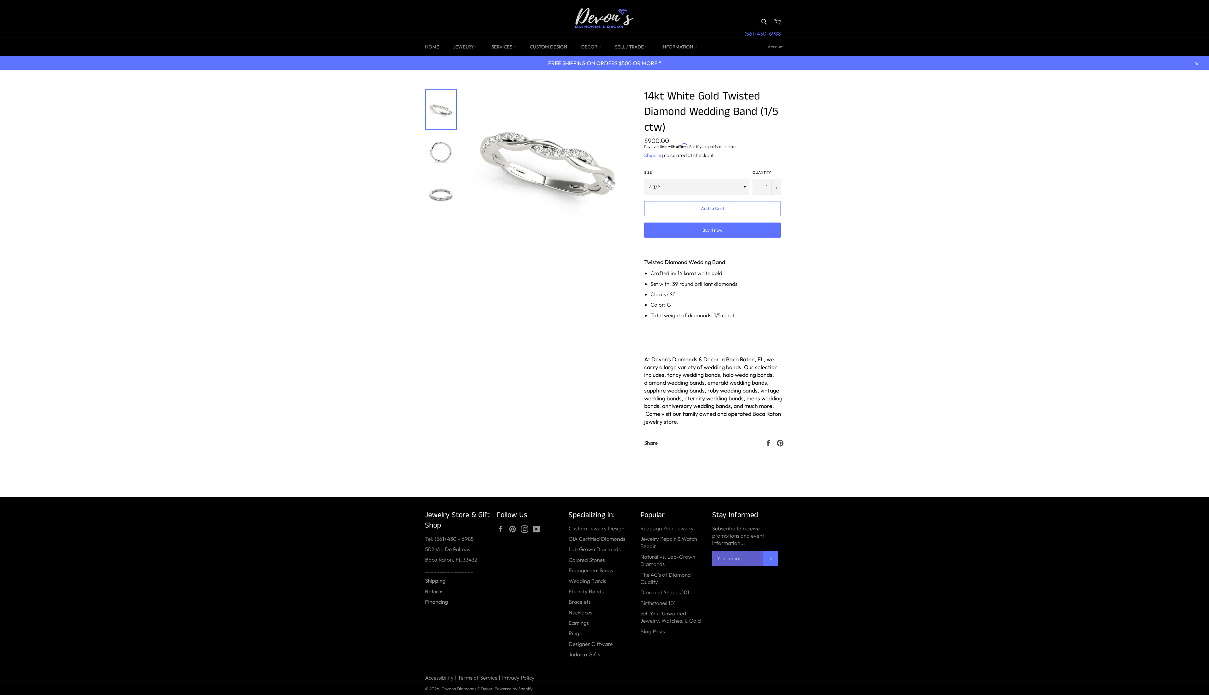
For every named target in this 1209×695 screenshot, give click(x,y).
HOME (432, 47)
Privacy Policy (518, 677)
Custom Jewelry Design (596, 528)
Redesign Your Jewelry (667, 528)
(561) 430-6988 (763, 33)
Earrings (579, 622)
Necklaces (580, 612)
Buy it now (712, 230)
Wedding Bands (587, 581)
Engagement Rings (591, 570)
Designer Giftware (591, 644)
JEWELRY (464, 47)
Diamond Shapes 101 (664, 592)
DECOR (589, 47)
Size (648, 172)
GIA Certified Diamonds (597, 538)
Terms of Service (477, 677)
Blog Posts (652, 631)
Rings (575, 633)
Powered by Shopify (514, 689)
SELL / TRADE (630, 47)
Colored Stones (587, 560)
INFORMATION (677, 47)
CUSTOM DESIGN (548, 47)
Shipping (653, 155)
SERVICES (502, 47)
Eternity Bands (586, 591)
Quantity (761, 172)
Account (776, 46)
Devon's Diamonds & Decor (466, 689)
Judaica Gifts (584, 654)
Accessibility (439, 677)
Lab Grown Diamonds (595, 549)
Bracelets (580, 601)
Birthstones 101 (658, 603)
